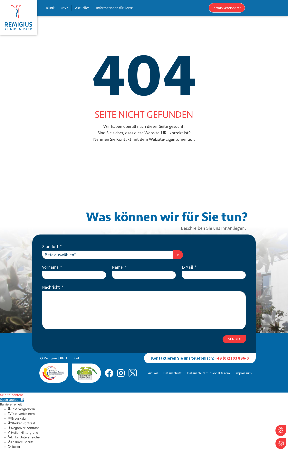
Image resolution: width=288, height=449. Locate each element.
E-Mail (188, 267)
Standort (50, 246)
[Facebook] (109, 373)
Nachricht (51, 287)
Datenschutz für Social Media (208, 373)
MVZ (64, 8)
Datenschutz (172, 373)
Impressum (243, 373)
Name (117, 267)
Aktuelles (82, 8)
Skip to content (11, 395)
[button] (12, 400)
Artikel (153, 373)
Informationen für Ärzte (114, 8)
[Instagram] (121, 373)
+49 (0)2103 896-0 (232, 358)
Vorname (50, 267)
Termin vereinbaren (227, 8)
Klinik (50, 8)
